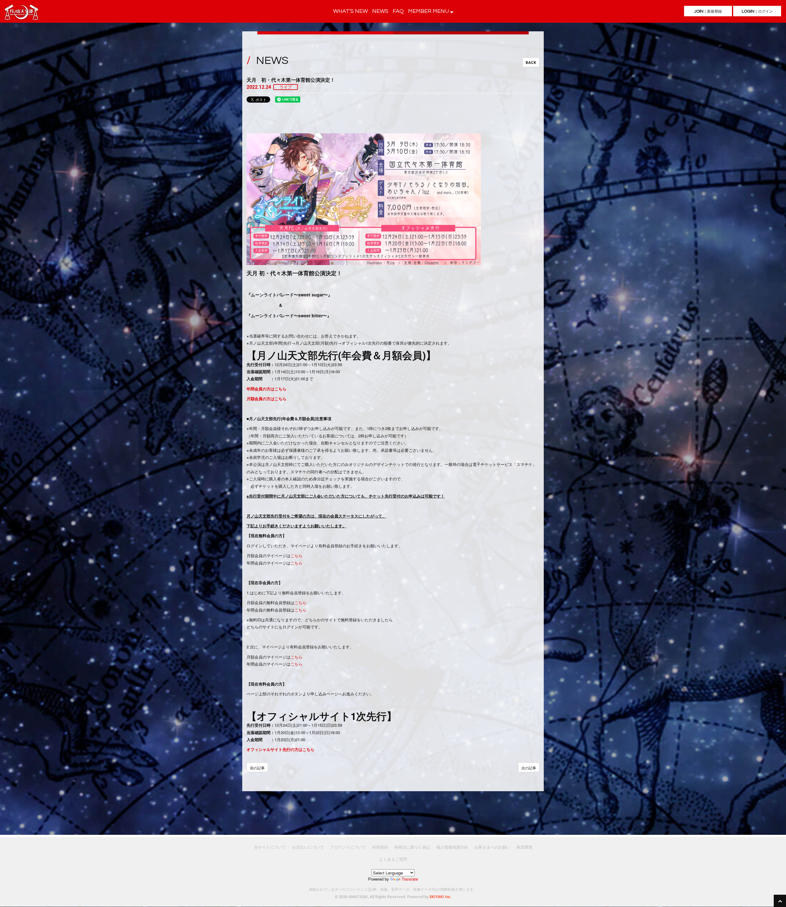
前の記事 (257, 767)
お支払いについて (308, 847)
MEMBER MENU (429, 11)
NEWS (380, 11)
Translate (410, 879)
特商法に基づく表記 (412, 847)
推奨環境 (524, 847)
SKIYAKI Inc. (440, 897)
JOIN (708, 11)
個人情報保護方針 (452, 847)
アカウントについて (348, 847)
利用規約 (380, 847)
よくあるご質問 (393, 859)
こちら (296, 555)
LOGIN (757, 11)
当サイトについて (270, 847)
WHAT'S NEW (350, 11)
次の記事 (528, 767)
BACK (531, 63)
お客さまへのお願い (492, 847)
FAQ (398, 11)
